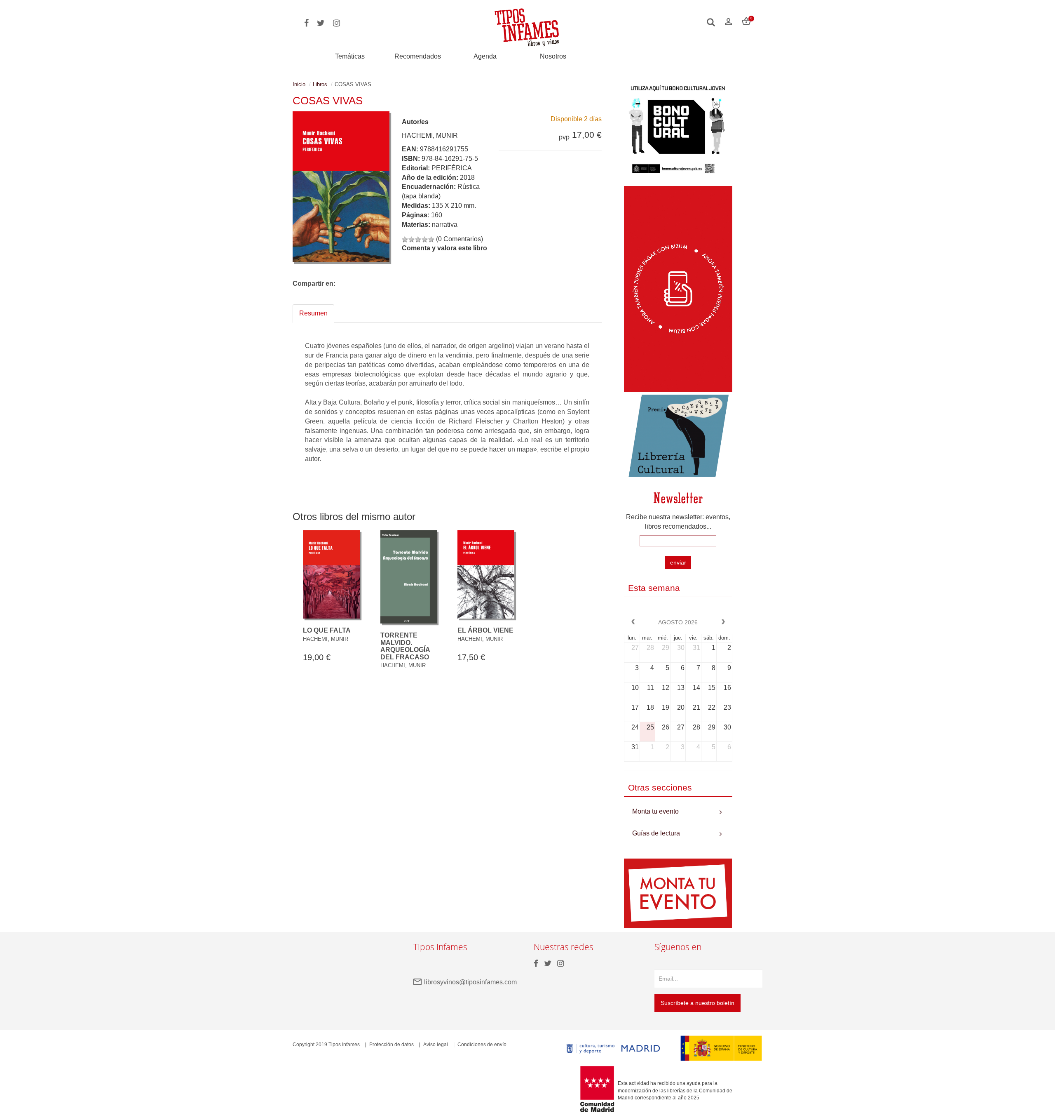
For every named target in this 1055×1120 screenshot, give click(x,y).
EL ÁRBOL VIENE (485, 630)
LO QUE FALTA (327, 630)
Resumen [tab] (313, 313)
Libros (320, 84)
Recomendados (417, 56)
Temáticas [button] (350, 56)
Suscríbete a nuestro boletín (697, 1003)
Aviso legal (435, 1044)
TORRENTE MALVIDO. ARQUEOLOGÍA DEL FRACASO (405, 646)
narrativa (444, 224)
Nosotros (553, 56)
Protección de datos (391, 1044)
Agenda (485, 56)
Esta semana (654, 588)
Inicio (299, 84)
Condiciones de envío (481, 1044)
